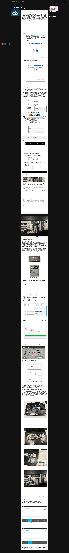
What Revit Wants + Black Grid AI (21, 1)
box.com (33, 547)
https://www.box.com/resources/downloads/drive (38, 35)
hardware (38, 547)
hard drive (35, 547)
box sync (30, 547)
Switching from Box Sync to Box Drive (31, 10)
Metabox (23, 249)
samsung (23, 548)
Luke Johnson (30, 239)
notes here (25, 95)
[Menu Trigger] (64, 2)
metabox (41, 547)
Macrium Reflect (27, 320)
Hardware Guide (26, 547)
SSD (25, 548)
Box (23, 547)
